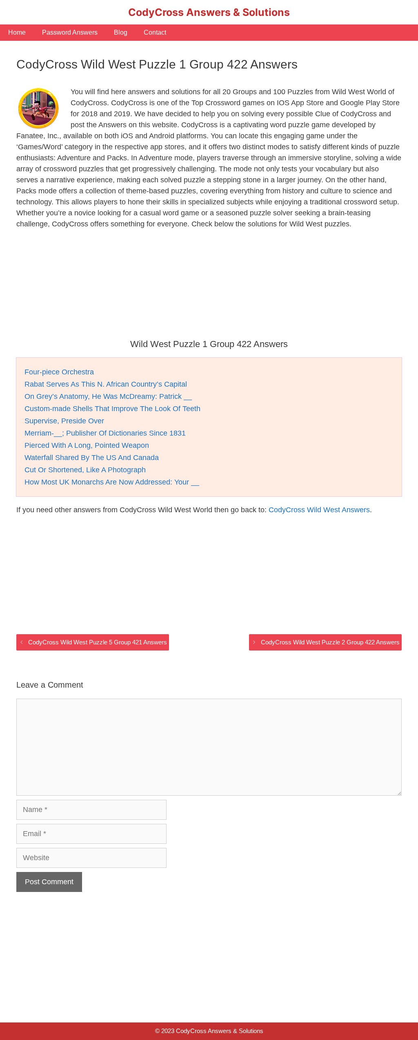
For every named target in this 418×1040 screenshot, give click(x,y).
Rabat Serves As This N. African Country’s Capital (105, 384)
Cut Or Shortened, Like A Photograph (85, 470)
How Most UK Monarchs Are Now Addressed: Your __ (111, 482)
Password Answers (70, 32)
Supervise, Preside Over (64, 421)
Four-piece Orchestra (59, 372)
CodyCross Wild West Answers (319, 510)
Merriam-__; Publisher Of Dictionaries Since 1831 (105, 433)
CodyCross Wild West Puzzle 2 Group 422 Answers (330, 642)
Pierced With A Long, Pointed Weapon (86, 445)
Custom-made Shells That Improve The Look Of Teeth (112, 409)
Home (17, 32)
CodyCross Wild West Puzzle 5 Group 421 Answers (97, 642)
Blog (120, 32)
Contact (155, 32)
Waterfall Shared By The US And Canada (91, 458)
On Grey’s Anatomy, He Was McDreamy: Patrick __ (108, 396)
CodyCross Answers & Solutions (209, 12)
